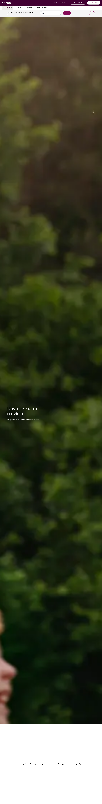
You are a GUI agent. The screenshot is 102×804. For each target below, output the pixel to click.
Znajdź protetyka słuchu (78, 2)
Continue (67, 13)
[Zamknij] (92, 13)
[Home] (6, 3)
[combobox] (49, 13)
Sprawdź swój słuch (94, 2)
